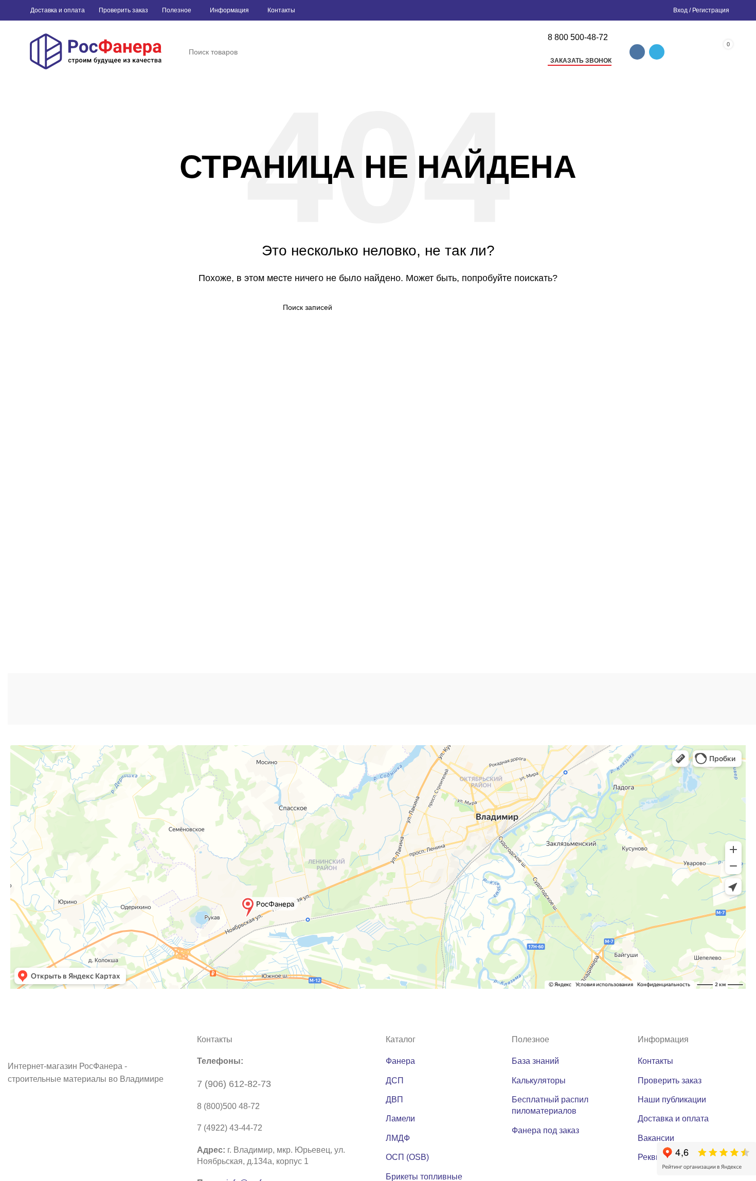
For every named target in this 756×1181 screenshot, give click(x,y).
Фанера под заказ (545, 1130)
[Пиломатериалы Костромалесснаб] (170, 699)
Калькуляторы (539, 1080)
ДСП (395, 1080)
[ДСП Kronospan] (278, 699)
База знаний (535, 1061)
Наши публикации (672, 1099)
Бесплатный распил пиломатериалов (550, 1105)
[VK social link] (637, 52)
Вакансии (656, 1138)
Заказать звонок (580, 60)
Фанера (400, 1061)
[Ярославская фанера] (493, 699)
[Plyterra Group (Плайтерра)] (386, 699)
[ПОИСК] (525, 52)
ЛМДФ (398, 1138)
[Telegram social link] (656, 52)
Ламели (400, 1118)
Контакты (655, 1061)
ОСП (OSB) (407, 1157)
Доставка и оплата (673, 1118)
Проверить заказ (669, 1080)
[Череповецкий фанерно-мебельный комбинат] (62, 699)
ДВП (394, 1099)
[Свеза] (601, 699)
